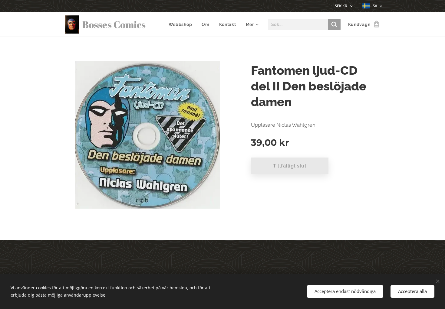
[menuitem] (182, 24)
